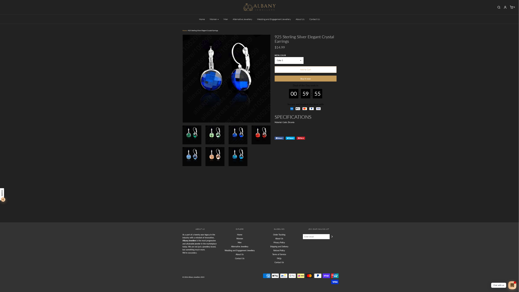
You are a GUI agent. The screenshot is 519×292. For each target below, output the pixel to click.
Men (226, 19)
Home (202, 19)
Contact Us (314, 19)
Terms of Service (279, 254)
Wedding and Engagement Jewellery (274, 19)
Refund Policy (279, 250)
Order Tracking (279, 234)
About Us (300, 19)
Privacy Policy (279, 242)
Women (239, 238)
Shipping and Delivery (279, 246)
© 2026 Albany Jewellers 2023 (193, 277)
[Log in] (504, 7)
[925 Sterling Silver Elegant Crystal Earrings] (214, 135)
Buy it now (305, 78)
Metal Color (280, 55)
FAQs (279, 258)
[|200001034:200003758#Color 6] (192, 135)
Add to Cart (305, 69)
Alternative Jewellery (242, 19)
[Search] (497, 7)
